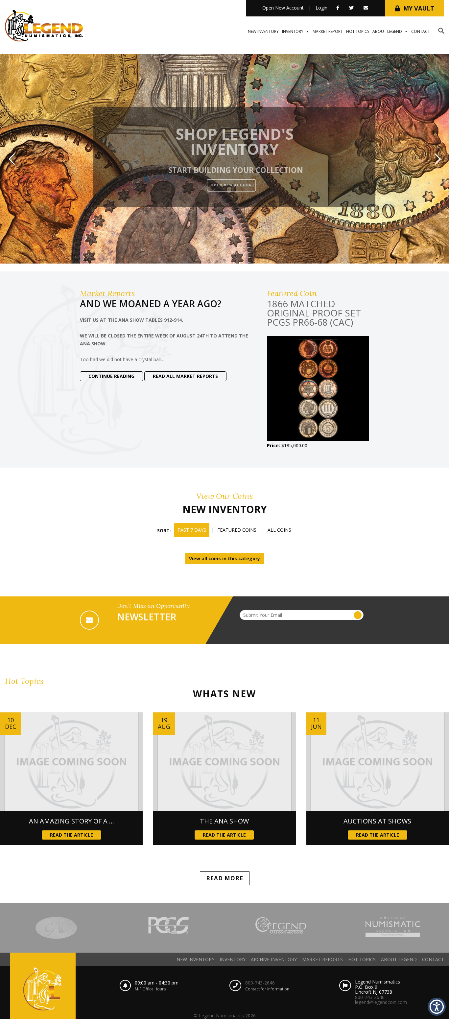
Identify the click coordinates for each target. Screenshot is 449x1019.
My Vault (418, 8)
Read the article (71, 835)
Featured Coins (236, 530)
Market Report (328, 31)
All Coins (279, 530)
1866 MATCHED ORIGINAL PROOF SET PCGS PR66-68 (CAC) (314, 312)
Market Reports (322, 959)
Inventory (292, 31)
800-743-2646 (260, 983)
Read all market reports (185, 376)
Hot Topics (357, 31)
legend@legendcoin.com (381, 1002)
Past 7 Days (191, 530)
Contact (420, 31)
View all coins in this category (224, 558)
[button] (437, 1007)
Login (321, 8)
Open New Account (283, 8)
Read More (224, 878)
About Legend (387, 31)
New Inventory (263, 31)
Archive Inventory (274, 959)
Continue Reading (111, 376)
